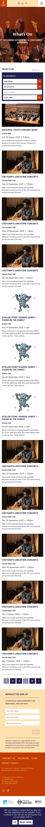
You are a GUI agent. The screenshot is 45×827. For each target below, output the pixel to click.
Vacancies (23, 758)
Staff (34, 758)
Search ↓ (36, 70)
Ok (14, 822)
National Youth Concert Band (19, 130)
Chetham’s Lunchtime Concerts (20, 176)
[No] (42, 817)
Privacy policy (10, 763)
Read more (26, 822)
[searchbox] (23, 92)
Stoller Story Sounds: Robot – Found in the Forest (19, 319)
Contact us (8, 758)
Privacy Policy (30, 747)
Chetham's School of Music (3, 3)
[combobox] (22, 92)
